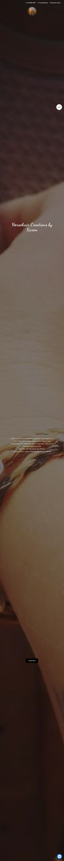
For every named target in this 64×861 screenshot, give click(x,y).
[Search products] (59, 107)
